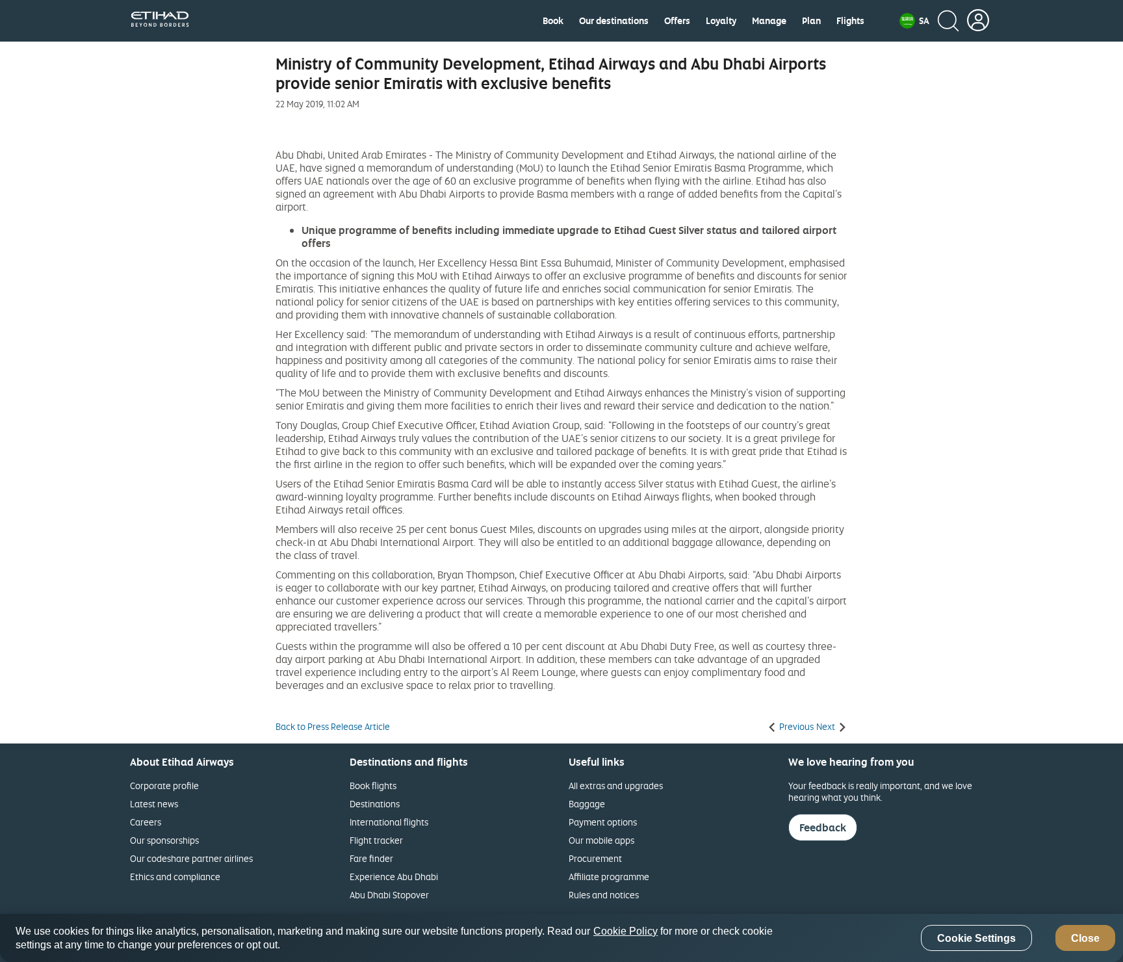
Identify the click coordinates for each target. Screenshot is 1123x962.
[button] (914, 21)
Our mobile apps (601, 840)
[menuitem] (553, 21)
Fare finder (371, 858)
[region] (561, 938)
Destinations (375, 804)
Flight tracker (376, 840)
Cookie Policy (625, 931)
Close (1085, 938)
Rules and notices (604, 895)
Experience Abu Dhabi (394, 876)
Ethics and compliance (175, 876)
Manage (769, 21)
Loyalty (721, 21)
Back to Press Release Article (333, 727)
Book (553, 21)
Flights (850, 21)
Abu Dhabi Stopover (389, 895)
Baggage (587, 804)
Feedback (822, 827)
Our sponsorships (164, 840)
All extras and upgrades (616, 785)
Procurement (595, 858)
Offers (677, 21)
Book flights (373, 785)
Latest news (154, 804)
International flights (389, 822)
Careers (145, 822)
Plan (811, 21)
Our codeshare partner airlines (191, 858)
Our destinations (614, 21)
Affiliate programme (609, 876)
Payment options (603, 822)
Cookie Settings (976, 938)
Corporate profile (164, 785)
